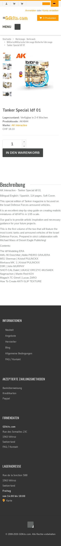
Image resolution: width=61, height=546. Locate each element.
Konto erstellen (50, 10)
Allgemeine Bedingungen (18, 353)
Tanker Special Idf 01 (16, 45)
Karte (9, 500)
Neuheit (9, 329)
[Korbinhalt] (15, 4)
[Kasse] (23, 4)
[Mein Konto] (7, 4)
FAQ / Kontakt (13, 359)
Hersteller (10, 341)
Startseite (7, 39)
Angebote (10, 335)
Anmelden (30, 10)
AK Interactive (19, 125)
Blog (7, 347)
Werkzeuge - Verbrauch (25, 39)
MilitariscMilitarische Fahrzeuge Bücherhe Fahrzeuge (29, 42)
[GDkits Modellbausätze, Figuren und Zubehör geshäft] (15, 17)
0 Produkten (49, 18)
